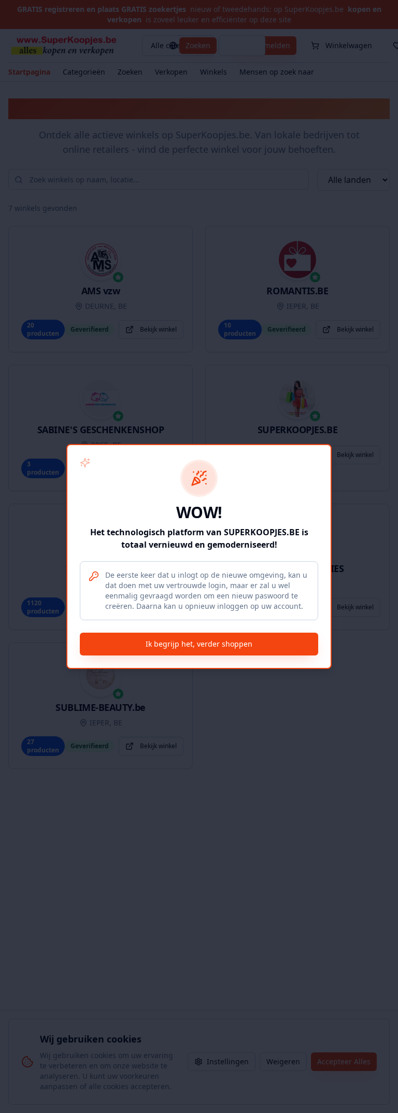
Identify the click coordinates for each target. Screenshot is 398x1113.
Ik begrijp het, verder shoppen (199, 644)
